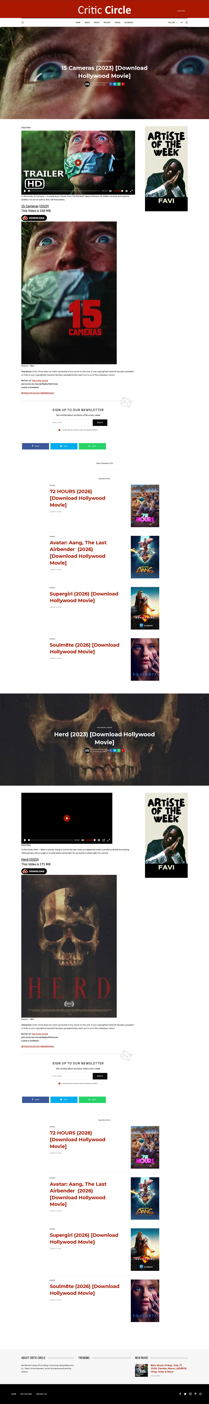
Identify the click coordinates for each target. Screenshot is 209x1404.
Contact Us (41, 1394)
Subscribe (181, 11)
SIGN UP (100, 423)
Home (13, 1394)
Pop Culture (26, 1394)
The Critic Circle (40, 380)
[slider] (64, 191)
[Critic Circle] (104, 10)
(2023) (44, 206)
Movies (109, 61)
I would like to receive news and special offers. (80, 430)
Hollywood (101, 61)
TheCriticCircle (101, 83)
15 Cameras (30, 206)
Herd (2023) (30, 859)
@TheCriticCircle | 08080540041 (37, 393)
